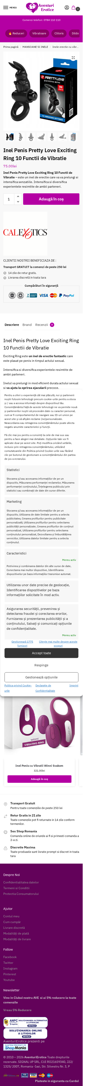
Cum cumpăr (12, 922)
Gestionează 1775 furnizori (22, 643)
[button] (74, 8)
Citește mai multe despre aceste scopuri (58, 643)
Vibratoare (39, 33)
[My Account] (66, 8)
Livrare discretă (14, 928)
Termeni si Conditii (16, 888)
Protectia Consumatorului (21, 894)
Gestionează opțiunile (41, 677)
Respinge (41, 665)
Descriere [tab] (12, 325)
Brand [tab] (27, 325)
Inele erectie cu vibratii (66, 46)
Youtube (9, 980)
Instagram (10, 968)
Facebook (10, 957)
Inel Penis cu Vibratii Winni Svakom (39, 766)
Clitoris (59, 33)
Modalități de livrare (17, 939)
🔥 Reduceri (16, 33)
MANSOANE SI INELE (35, 46)
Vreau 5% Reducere (17, 1010)
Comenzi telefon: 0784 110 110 (41, 20)
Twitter (8, 963)
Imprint (73, 685)
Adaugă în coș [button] (39, 779)
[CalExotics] (25, 234)
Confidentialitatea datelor (21, 882)
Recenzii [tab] (44, 325)
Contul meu (11, 916)
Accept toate (41, 653)
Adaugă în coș (51, 198)
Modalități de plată (16, 933)
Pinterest (9, 974)
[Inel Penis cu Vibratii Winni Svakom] (39, 717)
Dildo (75, 33)
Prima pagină (10, 46)
